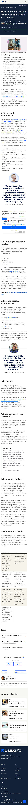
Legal (2, 786)
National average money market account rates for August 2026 (17, 704)
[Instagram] (7, 800)
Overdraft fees (6, 326)
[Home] (6, 1)
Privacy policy (4, 788)
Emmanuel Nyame (22, 23)
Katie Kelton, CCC (14, 730)
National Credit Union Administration (13, 96)
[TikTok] (15, 800)
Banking (2, 7)
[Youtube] (12, 800)
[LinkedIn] (9, 800)
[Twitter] (4, 800)
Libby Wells (12, 741)
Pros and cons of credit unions (14, 738)
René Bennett (13, 21)
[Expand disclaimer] (26, 31)
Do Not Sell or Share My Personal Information (11, 793)
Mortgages (3, 768)
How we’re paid (18, 768)
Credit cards (3, 773)
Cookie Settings (4, 791)
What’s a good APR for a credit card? (16, 714)
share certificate (13, 271)
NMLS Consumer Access (6, 755)
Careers (16, 773)
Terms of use (4, 796)
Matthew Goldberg (14, 706)
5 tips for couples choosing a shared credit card (17, 726)
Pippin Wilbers (8, 23)
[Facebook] (2, 800)
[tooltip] (23, 657)
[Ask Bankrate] (24, 801)
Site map (17, 770)
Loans (2, 775)
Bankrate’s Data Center (6, 778)
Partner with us (18, 778)
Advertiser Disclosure (23, 5)
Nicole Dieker (13, 718)
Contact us (17, 775)
